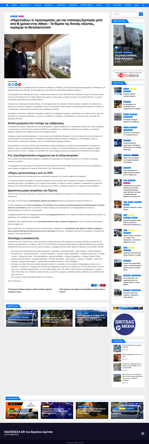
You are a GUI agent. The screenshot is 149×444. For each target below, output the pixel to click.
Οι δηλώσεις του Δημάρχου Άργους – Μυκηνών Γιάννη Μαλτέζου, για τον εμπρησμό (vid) (132, 365)
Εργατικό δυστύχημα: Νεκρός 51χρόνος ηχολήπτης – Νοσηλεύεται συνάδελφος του (132, 222)
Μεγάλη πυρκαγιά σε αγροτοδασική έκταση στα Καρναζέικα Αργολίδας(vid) (128, 60)
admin (118, 62)
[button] (143, 5)
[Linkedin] (16, 84)
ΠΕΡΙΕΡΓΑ (128, 5)
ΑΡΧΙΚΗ (14, 5)
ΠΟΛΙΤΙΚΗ (21, 16)
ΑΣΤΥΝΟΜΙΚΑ (17, 317)
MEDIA (137, 5)
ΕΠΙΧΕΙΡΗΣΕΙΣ (61, 5)
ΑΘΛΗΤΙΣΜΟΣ (11, 410)
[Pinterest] (19, 84)
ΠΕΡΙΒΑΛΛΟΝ (73, 5)
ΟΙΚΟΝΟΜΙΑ (48, 5)
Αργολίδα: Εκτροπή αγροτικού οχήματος (21, 320)
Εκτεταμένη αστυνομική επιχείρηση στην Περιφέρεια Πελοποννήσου (55, 410)
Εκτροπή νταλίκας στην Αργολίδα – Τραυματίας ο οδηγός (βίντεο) (131, 295)
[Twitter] (12, 84)
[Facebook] (9, 84)
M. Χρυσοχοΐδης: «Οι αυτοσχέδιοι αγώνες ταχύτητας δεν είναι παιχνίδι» (56, 319)
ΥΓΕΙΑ (108, 5)
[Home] (7, 5)
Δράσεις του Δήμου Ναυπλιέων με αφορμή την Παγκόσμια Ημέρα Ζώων (91, 410)
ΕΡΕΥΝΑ (98, 5)
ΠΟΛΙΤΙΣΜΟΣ (117, 5)
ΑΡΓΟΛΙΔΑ (38, 5)
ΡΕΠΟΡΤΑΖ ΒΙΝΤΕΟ (87, 5)
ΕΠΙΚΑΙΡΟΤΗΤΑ (25, 5)
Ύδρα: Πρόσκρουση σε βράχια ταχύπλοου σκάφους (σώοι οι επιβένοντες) (131, 173)
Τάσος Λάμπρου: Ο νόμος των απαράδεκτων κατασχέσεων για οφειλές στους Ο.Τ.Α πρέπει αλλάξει (91, 318)
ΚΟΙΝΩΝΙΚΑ (126, 204)
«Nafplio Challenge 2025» (20, 413)
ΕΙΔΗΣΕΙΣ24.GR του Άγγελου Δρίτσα (28, 432)
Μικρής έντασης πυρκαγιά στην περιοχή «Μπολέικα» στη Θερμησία (131, 160)
